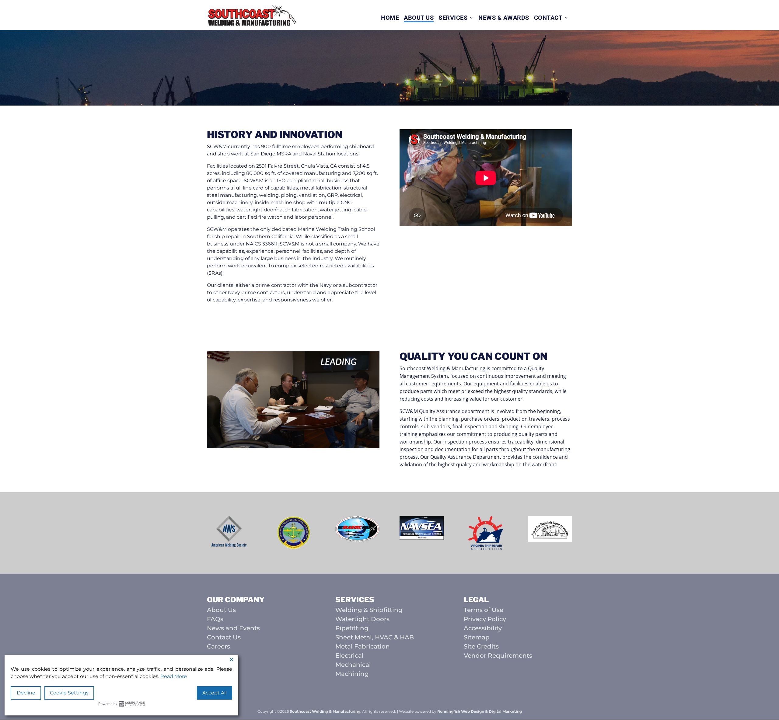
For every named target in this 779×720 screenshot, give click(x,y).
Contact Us (224, 637)
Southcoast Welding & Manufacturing (325, 711)
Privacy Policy (485, 619)
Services (452, 18)
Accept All (214, 693)
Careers (218, 646)
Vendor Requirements (498, 655)
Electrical (349, 655)
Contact (548, 18)
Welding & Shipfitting (369, 610)
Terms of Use (483, 610)
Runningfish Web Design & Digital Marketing (479, 711)
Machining (352, 673)
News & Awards (503, 18)
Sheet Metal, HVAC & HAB (374, 637)
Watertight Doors (362, 619)
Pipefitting (352, 628)
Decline (26, 693)
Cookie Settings (69, 693)
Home (390, 18)
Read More (173, 676)
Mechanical (353, 664)
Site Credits (481, 646)
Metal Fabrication (362, 646)
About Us (419, 18)
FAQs (215, 619)
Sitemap (477, 637)
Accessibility (483, 628)
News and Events (233, 628)
